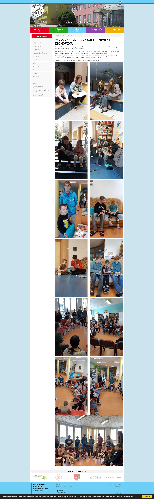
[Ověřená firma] (34, 477)
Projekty (35, 83)
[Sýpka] (71, 477)
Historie (35, 73)
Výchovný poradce (38, 87)
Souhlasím (147, 496)
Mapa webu (118, 486)
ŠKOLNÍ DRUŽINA (58, 29)
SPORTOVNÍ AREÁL (96, 29)
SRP (34, 70)
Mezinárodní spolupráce (40, 46)
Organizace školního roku (40, 53)
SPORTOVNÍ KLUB (114, 29)
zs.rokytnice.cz (64, 488)
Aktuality (35, 39)
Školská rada (36, 66)
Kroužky (35, 63)
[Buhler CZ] (89, 477)
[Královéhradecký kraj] (108, 477)
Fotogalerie (36, 76)
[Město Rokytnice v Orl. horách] (53, 477)
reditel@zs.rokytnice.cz (65, 486)
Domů (57, 35)
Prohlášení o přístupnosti (114, 484)
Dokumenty (36, 50)
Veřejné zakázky (37, 43)
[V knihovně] (71, 326)
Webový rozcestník (38, 95)
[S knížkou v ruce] (71, 91)
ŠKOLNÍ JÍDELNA (77, 29)
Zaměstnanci (36, 60)
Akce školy (36, 56)
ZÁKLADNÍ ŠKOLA (39, 29)
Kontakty (35, 80)
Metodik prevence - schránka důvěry (41, 91)
